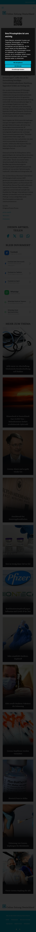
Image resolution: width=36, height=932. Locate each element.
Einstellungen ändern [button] (18, 69)
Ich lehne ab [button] (18, 66)
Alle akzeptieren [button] (18, 62)
